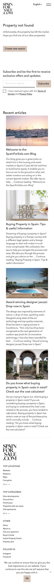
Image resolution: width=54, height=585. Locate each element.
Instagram (7, 554)
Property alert (8, 542)
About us (6, 529)
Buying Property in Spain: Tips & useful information (25, 226)
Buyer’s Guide (8, 535)
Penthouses (7, 503)
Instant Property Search (12, 538)
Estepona (6, 474)
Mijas (5, 477)
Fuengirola (7, 480)
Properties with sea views (13, 506)
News (5, 525)
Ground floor (8, 500)
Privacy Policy (26, 94)
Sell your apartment (11, 532)
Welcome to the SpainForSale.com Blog (21, 151)
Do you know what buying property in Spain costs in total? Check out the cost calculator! (26, 387)
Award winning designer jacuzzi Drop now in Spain (26, 304)
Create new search (15, 49)
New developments (11, 496)
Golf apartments (9, 509)
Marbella (6, 471)
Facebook (7, 557)
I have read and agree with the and (27, 92)
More (5, 484)
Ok (27, 578)
